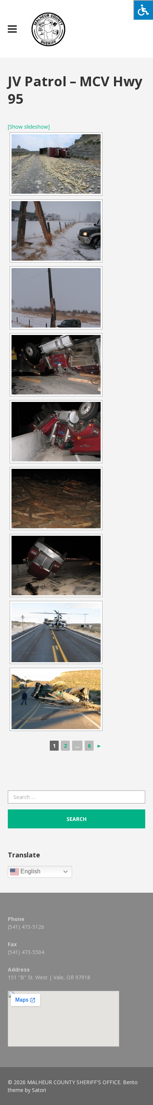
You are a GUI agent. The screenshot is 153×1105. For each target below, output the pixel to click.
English (29, 871)
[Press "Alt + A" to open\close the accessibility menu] (143, 10)
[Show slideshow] (29, 126)
